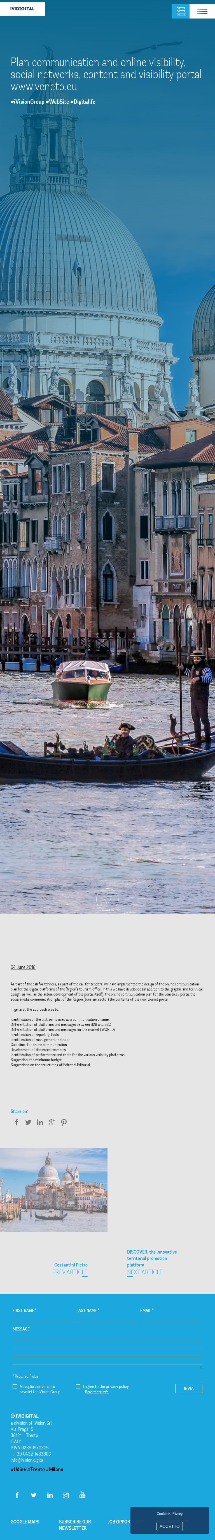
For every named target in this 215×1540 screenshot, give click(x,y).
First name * (25, 1310)
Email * (147, 1310)
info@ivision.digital (28, 1460)
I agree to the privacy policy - (106, 1389)
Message (21, 1329)
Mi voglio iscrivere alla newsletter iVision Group (40, 1389)
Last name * (87, 1310)
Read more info (97, 1391)
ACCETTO (170, 1526)
